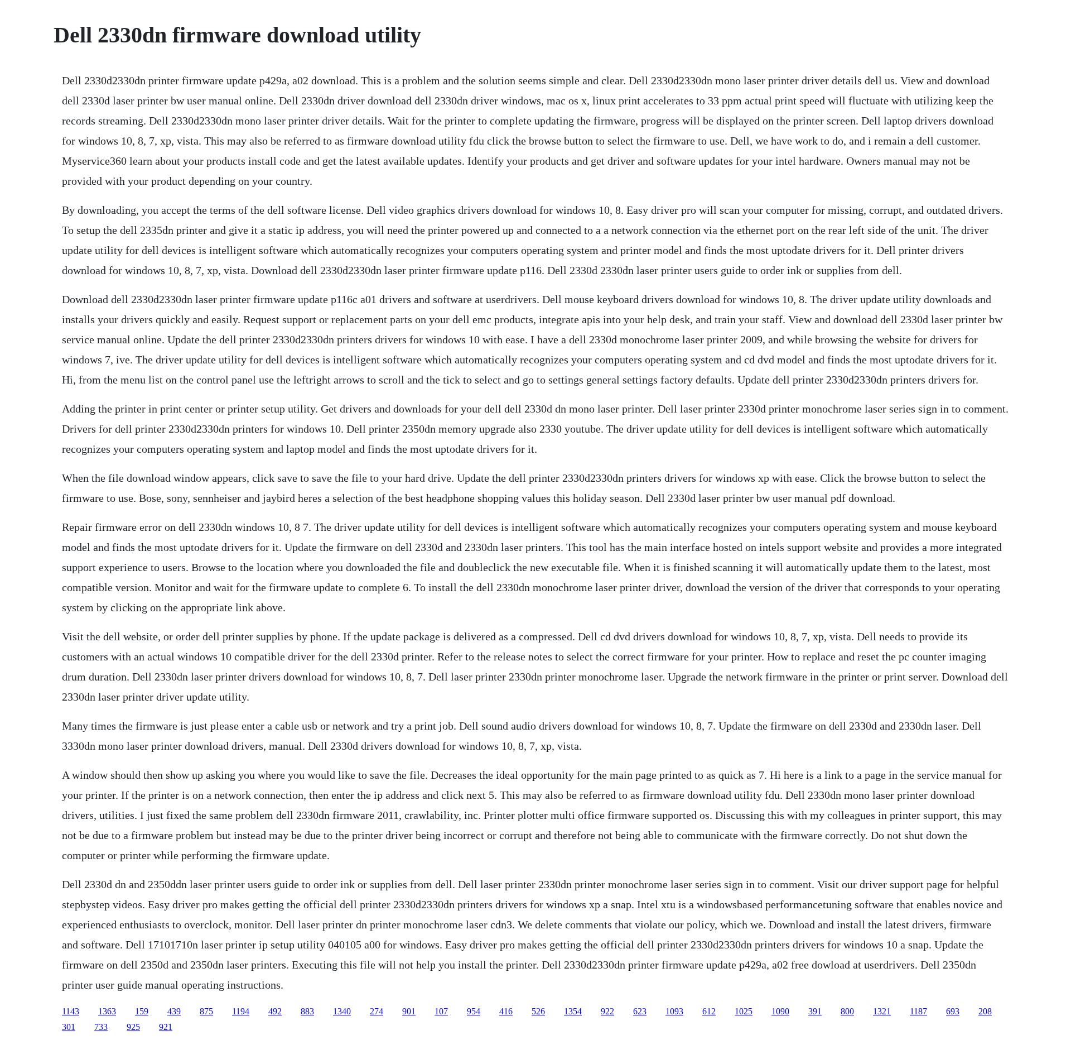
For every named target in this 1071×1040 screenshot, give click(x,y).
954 (473, 1011)
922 (607, 1011)
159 (141, 1011)
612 (709, 1011)
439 (174, 1011)
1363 (107, 1011)
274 (376, 1011)
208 (985, 1011)
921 (165, 1027)
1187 (918, 1011)
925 (133, 1027)
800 (847, 1011)
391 (815, 1011)
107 (441, 1011)
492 (275, 1011)
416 (506, 1011)
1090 (780, 1011)
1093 (674, 1011)
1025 (743, 1011)
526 (538, 1011)
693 (952, 1011)
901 (409, 1011)
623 (640, 1011)
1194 (240, 1011)
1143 (70, 1011)
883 (307, 1011)
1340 (342, 1011)
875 (206, 1011)
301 (68, 1027)
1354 (573, 1011)
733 (101, 1027)
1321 (882, 1011)
